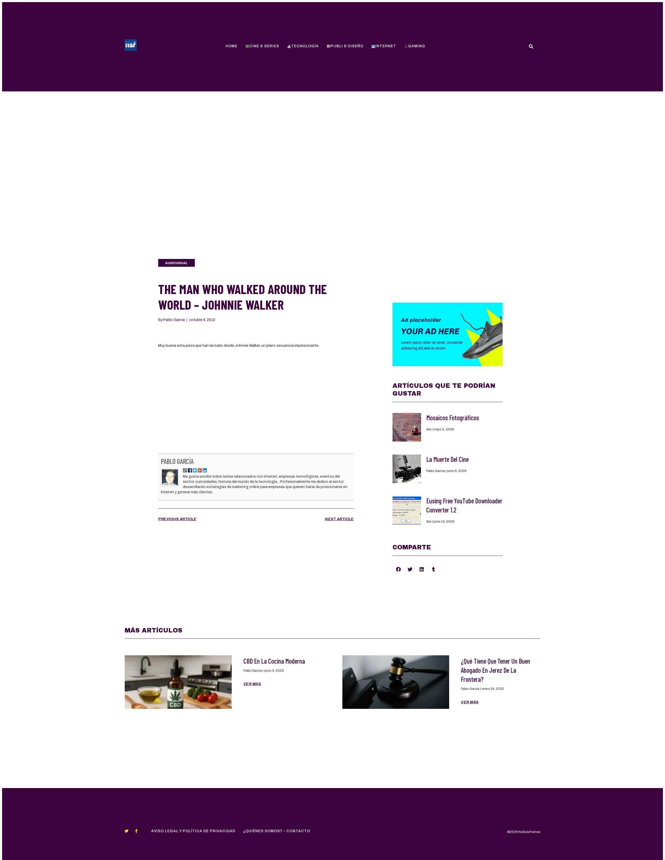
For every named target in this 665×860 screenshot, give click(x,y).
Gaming (416, 46)
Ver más (252, 684)
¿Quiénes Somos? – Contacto (276, 831)
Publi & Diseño (347, 46)
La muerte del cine (447, 459)
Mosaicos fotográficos (452, 418)
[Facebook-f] (136, 831)
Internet (385, 46)
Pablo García (177, 461)
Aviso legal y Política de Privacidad (193, 831)
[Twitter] (127, 831)
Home (231, 46)
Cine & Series (264, 46)
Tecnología (305, 46)
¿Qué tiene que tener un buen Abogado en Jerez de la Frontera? (495, 670)
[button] (398, 569)
